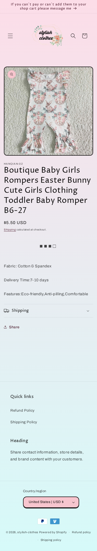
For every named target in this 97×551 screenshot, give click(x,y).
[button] (10, 36)
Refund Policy (22, 410)
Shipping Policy (23, 422)
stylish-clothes (27, 532)
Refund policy (81, 532)
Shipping (10, 229)
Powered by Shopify (53, 532)
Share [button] (14, 327)
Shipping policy (51, 539)
